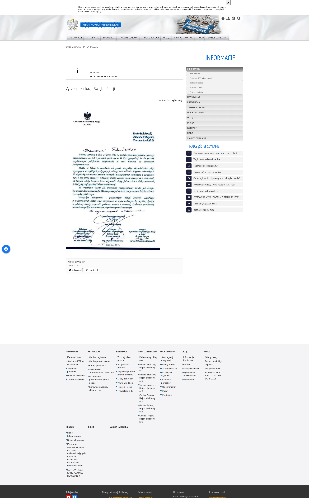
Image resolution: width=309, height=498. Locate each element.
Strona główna (73, 47)
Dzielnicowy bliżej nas (148, 359)
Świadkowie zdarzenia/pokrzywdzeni (101, 371)
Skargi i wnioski (191, 369)
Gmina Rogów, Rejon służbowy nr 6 (147, 419)
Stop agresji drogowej (167, 359)
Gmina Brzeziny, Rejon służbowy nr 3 (147, 388)
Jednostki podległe (197, 83)
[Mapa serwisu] (228, 18)
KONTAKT (192, 128)
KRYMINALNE (193, 97)
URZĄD (190, 118)
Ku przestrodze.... (170, 369)
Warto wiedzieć (125, 383)
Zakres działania (196, 92)
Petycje (187, 365)
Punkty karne (168, 365)
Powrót (165, 100)
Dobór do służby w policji (213, 363)
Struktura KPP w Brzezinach (201, 78)
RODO (190, 133)
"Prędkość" (166, 395)
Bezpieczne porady (123, 366)
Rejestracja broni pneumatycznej (126, 373)
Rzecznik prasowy (76, 440)
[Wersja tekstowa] (233, 18)
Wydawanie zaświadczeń (189, 374)
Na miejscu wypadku (167, 374)
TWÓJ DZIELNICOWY (197, 107)
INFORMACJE (90, 47)
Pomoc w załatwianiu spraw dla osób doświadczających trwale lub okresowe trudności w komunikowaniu (76, 455)
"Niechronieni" (168, 387)
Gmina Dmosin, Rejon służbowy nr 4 (147, 398)
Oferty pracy (211, 357)
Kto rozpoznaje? (97, 365)
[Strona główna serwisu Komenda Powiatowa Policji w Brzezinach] (223, 18)
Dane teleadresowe (74, 435)
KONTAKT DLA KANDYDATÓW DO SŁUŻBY (213, 376)
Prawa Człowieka (196, 87)
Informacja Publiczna (188, 359)
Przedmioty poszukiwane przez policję (99, 380)
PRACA (190, 123)
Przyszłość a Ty (125, 391)
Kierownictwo (195, 73)
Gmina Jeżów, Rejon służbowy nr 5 (147, 408)
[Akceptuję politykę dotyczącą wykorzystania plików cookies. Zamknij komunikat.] (228, 2)
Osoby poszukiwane (99, 361)
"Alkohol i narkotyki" (166, 381)
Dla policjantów (212, 369)
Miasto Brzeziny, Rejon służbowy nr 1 (147, 368)
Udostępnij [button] (77, 270)
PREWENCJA (193, 102)
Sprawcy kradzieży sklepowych (98, 389)
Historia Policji (124, 387)
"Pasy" (164, 391)
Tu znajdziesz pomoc (124, 359)
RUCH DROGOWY (195, 112)
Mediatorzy (188, 380)
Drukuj (178, 100)
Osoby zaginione (97, 357)
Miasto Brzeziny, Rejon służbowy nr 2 (147, 378)
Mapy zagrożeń (125, 379)
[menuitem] (76, 37)
